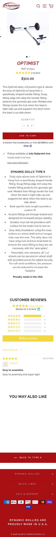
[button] (23, 73)
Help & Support (27, 494)
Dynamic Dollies (27, 474)
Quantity (28, 120)
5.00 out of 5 (36, 305)
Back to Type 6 (30, 457)
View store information (17, 163)
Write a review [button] (28, 338)
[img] (10, 358)
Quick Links (27, 484)
